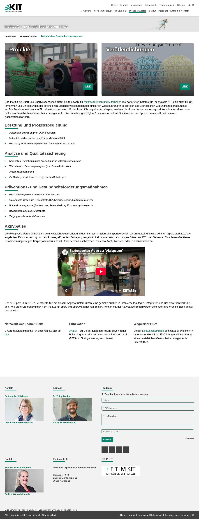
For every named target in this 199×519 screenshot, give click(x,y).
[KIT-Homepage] (13, 8)
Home (114, 5)
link (88, 86)
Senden (107, 440)
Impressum (136, 5)
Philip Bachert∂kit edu (64, 423)
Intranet (124, 5)
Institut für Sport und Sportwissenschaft (36, 26)
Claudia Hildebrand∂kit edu (19, 423)
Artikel (73, 330)
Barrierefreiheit (167, 5)
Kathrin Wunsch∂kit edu (17, 494)
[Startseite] (193, 10)
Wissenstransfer (137, 11)
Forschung (86, 11)
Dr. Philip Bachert (62, 396)
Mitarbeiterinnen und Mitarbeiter (102, 101)
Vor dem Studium (103, 11)
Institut (152, 11)
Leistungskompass (153, 330)
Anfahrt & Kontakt (179, 11)
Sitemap (181, 5)
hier (7, 334)
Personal (163, 11)
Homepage (10, 36)
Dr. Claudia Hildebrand (16, 396)
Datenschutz (151, 5)
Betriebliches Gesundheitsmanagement (62, 36)
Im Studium (120, 11)
